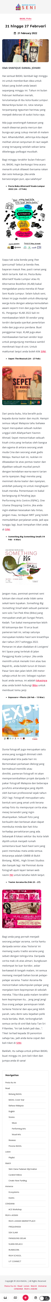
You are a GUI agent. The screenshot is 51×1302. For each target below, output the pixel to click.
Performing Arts (19, 1128)
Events (11, 1198)
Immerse (9, 1186)
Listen (8, 1151)
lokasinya (41, 680)
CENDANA (10, 1203)
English (12, 1111)
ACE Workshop (15, 1209)
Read (7, 1088)
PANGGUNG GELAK (17, 1238)
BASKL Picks (25, 18)
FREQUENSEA (15, 1226)
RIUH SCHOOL (15, 1255)
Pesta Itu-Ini (10, 1082)
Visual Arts (16, 1134)
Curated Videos (15, 1175)
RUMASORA (14, 1249)
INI (11, 875)
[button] (44, 1298)
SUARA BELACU (16, 1244)
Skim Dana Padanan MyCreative (23, 1169)
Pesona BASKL (15, 1146)
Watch (8, 1163)
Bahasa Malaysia (16, 1105)
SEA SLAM (13, 1232)
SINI (43, 351)
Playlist (12, 1157)
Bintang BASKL (15, 1094)
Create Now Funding (18, 1180)
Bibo (35, 685)
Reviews (12, 1140)
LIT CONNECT (15, 1261)
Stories (12, 1117)
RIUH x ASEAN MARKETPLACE (22, 1221)
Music (14, 1123)
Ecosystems (14, 1192)
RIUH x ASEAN (11, 1215)
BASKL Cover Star (16, 1100)
